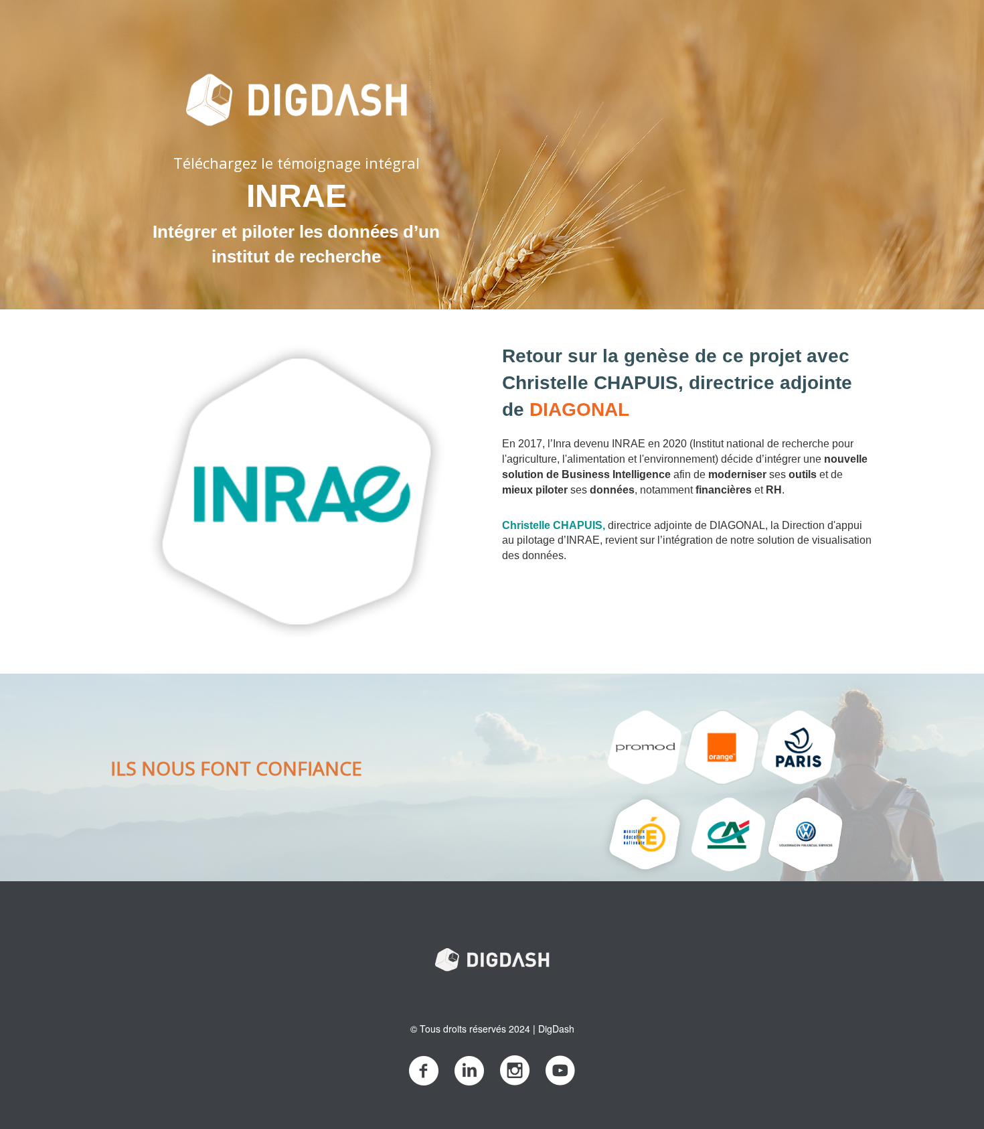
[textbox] (296, 151)
